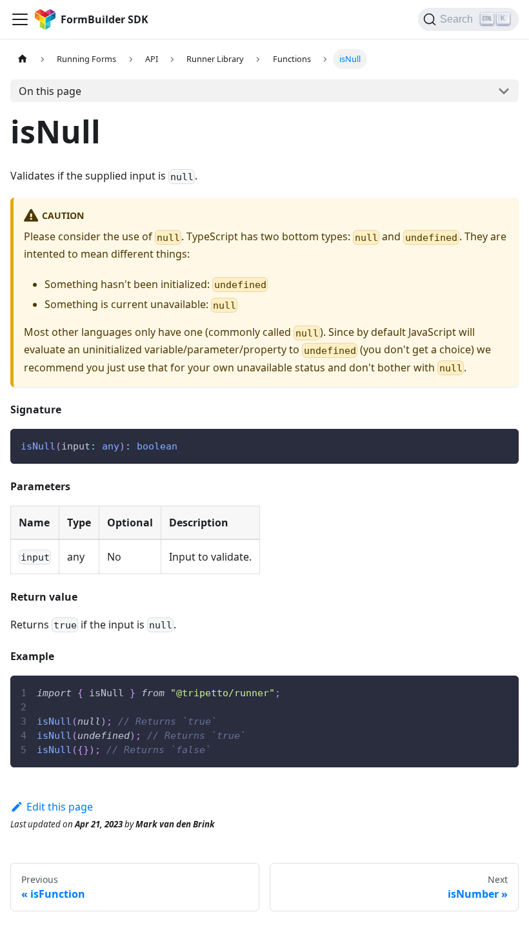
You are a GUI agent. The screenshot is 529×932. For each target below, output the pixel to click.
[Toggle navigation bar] (20, 19)
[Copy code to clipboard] (503, 444)
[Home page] (22, 59)
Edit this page (59, 807)
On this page (50, 91)
